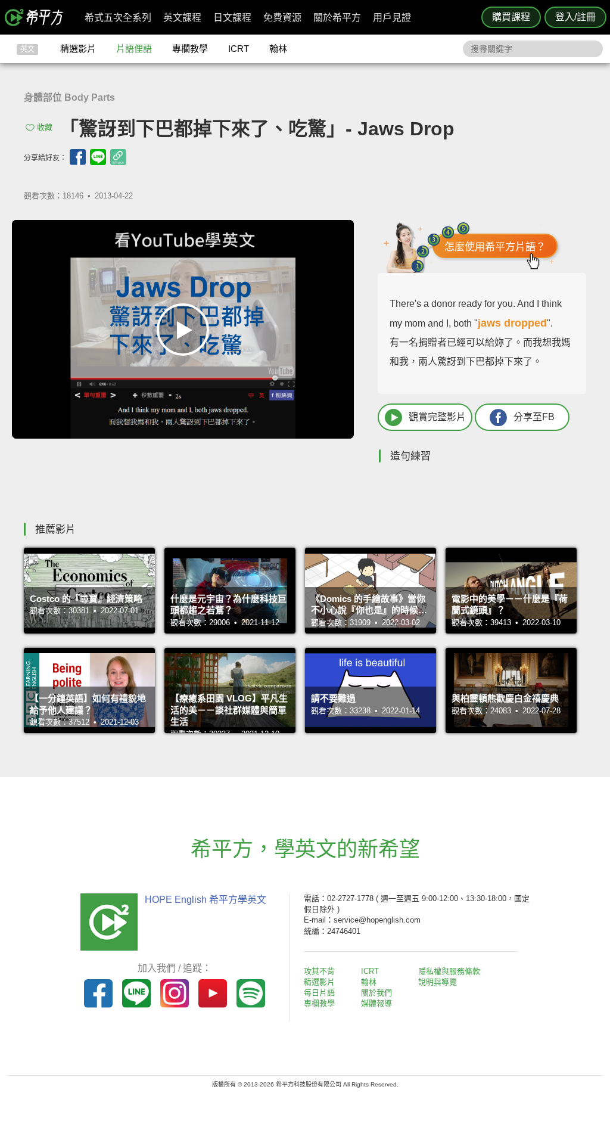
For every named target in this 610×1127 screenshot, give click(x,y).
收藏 (44, 127)
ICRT (238, 49)
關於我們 (376, 992)
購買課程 (511, 17)
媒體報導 (376, 1003)
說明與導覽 (437, 981)
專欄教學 (190, 49)
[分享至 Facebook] (78, 157)
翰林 (278, 49)
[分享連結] (118, 157)
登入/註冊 (575, 17)
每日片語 (319, 992)
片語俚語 (134, 49)
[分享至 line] (98, 157)
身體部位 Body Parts (69, 97)
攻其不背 (319, 971)
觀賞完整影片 (437, 417)
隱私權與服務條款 (449, 971)
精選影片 (78, 49)
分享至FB (534, 417)
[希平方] (38, 17)
